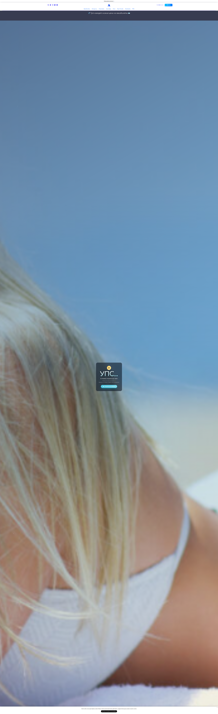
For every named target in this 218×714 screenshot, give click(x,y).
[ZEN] (57, 5)
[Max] (50, 5)
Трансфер (108, 8)
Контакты (127, 8)
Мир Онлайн (120, 8)
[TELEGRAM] (52, 5)
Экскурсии (94, 8)
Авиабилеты (87, 8)
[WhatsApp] (55, 5)
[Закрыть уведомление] (217, 707)
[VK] (48, 5)
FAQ (133, 8)
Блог (114, 8)
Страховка (101, 8)
